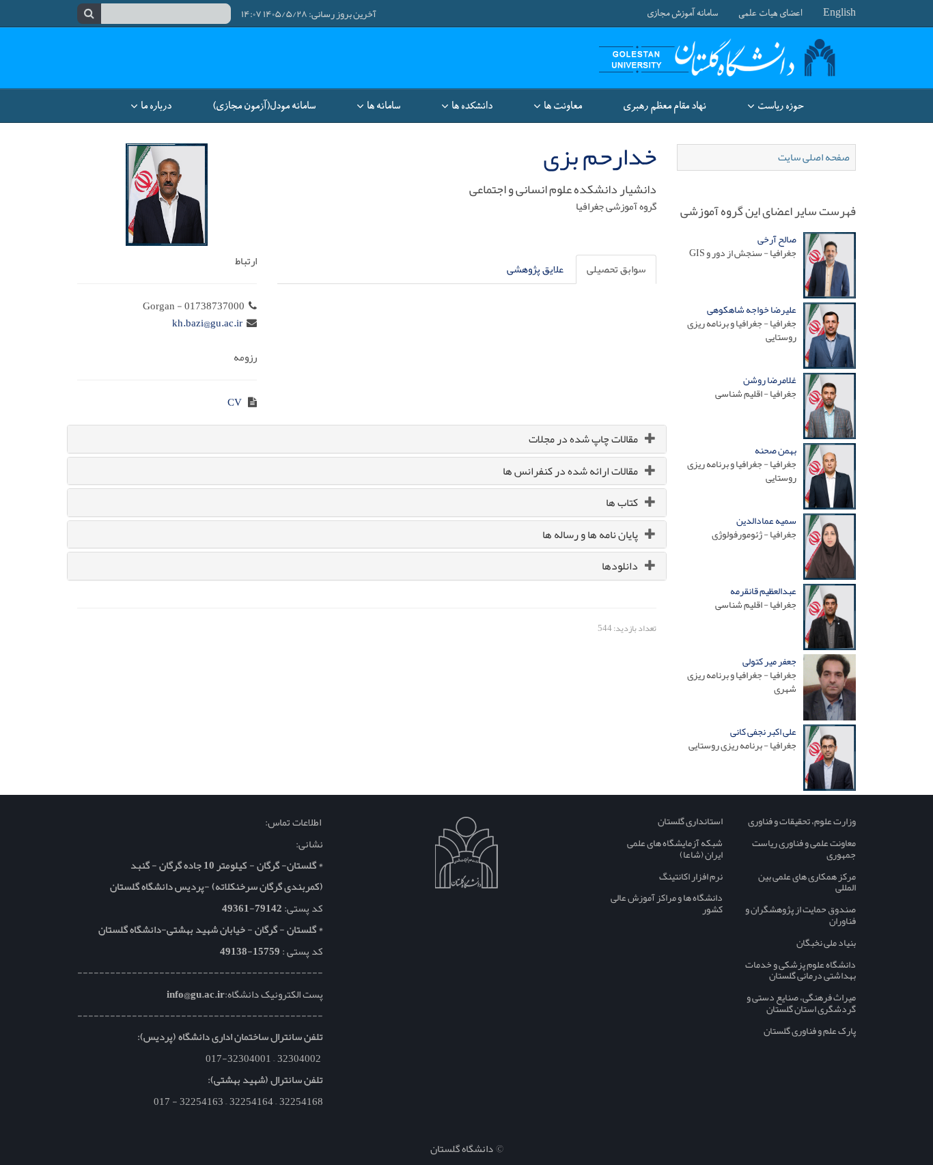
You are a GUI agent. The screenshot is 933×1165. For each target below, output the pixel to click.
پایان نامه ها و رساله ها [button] (590, 535)
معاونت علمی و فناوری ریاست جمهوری (804, 848)
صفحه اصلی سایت (814, 157)
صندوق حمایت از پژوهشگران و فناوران (800, 914)
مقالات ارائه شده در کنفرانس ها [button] (570, 471)
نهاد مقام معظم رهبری (664, 106)
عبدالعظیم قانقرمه (763, 590)
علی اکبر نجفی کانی (763, 731)
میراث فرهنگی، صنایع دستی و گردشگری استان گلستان (801, 1002)
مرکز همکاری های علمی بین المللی (807, 882)
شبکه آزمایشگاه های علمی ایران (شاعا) (675, 848)
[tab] (367, 439)
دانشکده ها (470, 106)
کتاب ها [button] (622, 502)
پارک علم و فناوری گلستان (810, 1030)
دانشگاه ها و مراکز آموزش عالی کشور (667, 903)
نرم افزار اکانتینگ (691, 876)
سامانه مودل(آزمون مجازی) (264, 106)
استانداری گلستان (690, 820)
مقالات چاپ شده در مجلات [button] (583, 439)
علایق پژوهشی (535, 269)
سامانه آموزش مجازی (682, 14)
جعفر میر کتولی (769, 661)
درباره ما (155, 106)
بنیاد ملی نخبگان (826, 942)
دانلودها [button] (620, 566)
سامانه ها (382, 106)
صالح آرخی (776, 239)
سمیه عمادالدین (766, 520)
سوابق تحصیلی (616, 269)
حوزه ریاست (779, 106)
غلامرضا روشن (769, 379)
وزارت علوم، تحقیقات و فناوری (802, 820)
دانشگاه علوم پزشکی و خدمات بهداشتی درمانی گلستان (800, 970)
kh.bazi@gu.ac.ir (207, 323)
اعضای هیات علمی (770, 14)
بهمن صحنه (775, 450)
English (839, 14)
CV (235, 402)
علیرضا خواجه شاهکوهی (751, 309)
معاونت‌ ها (562, 106)
